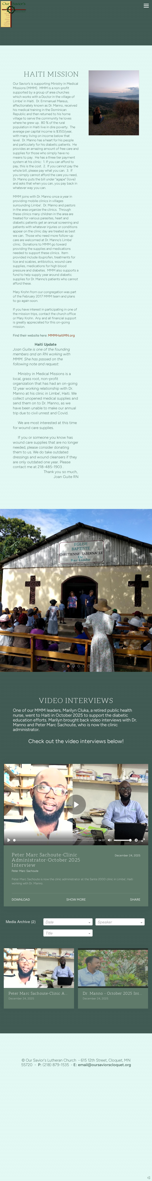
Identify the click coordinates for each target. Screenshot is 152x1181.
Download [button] (21, 899)
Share (135, 899)
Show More (76, 899)
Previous (4, 590)
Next (147, 590)
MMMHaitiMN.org (61, 335)
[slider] (55, 840)
